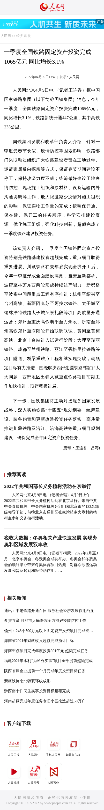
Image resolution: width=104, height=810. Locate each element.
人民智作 (53, 782)
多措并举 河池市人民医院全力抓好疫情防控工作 (45, 621)
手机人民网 (53, 755)
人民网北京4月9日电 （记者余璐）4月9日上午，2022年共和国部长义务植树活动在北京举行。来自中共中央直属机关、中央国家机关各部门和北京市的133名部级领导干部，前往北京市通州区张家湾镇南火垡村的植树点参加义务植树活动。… (51, 506)
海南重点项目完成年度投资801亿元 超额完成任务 (46, 651)
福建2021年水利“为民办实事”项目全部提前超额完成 (48, 661)
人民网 (6, 36)
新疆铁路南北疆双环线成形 (27, 681)
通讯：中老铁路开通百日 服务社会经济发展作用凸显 (49, 611)
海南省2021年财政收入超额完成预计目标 (39, 641)
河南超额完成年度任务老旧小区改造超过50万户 (44, 701)
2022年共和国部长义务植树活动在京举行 (47, 486)
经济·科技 (23, 36)
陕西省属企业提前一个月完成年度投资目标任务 (44, 671)
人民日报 (13, 755)
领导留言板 (73, 755)
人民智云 (33, 782)
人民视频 (13, 782)
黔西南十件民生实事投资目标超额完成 (37, 691)
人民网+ (33, 755)
